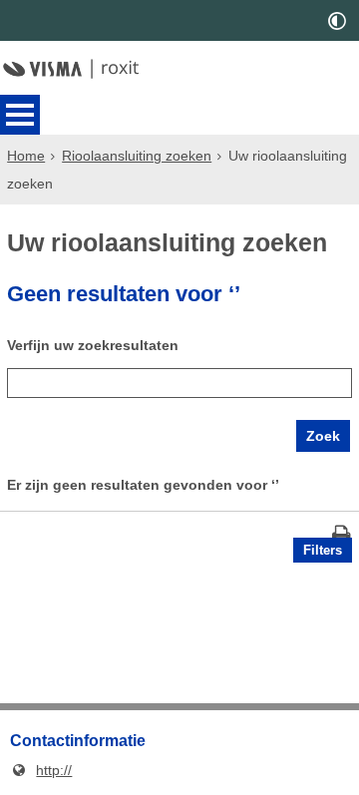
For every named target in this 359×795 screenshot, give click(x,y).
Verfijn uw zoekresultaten (93, 345)
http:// (41, 770)
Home (26, 156)
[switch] (337, 20)
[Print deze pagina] (341, 536)
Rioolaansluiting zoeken (136, 156)
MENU (20, 115)
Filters (322, 550)
